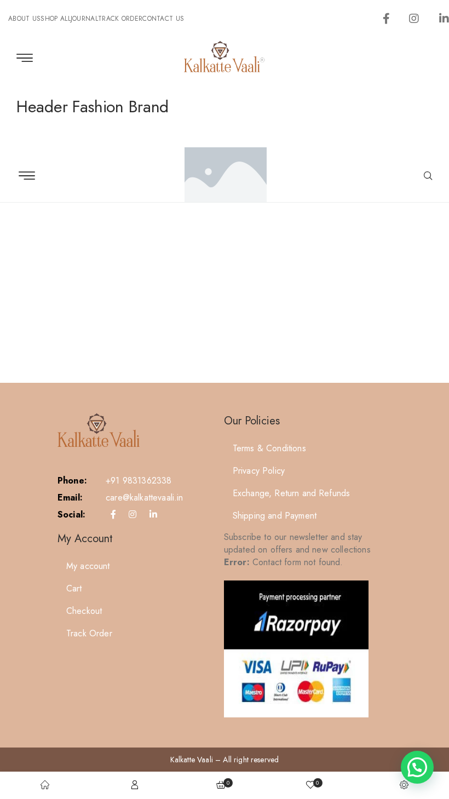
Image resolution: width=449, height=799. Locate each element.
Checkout (84, 611)
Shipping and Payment (274, 515)
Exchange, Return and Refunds (291, 493)
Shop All (55, 19)
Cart (74, 588)
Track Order (120, 19)
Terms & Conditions (269, 448)
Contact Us (163, 19)
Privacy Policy (259, 470)
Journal (84, 19)
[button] (417, 767)
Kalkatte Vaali (191, 759)
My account (88, 566)
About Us (24, 19)
